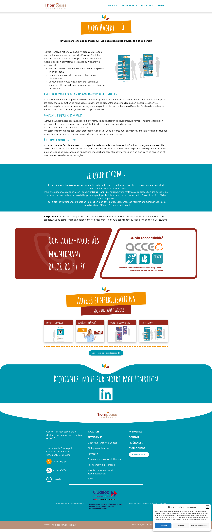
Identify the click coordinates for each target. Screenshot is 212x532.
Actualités (147, 5)
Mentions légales (138, 524)
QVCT (90, 479)
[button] (207, 507)
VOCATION (93, 431)
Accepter (163, 526)
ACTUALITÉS (135, 431)
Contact (161, 5)
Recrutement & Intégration (101, 465)
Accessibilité (152, 524)
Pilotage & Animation (98, 448)
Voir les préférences (199, 526)
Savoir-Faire (128, 5)
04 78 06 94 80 (60, 461)
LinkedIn (57, 479)
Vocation (112, 5)
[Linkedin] (106, 394)
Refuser (181, 526)
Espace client (137, 448)
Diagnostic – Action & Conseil (102, 442)
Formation (93, 453)
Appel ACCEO (60, 470)
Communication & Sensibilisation (104, 459)
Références (136, 442)
